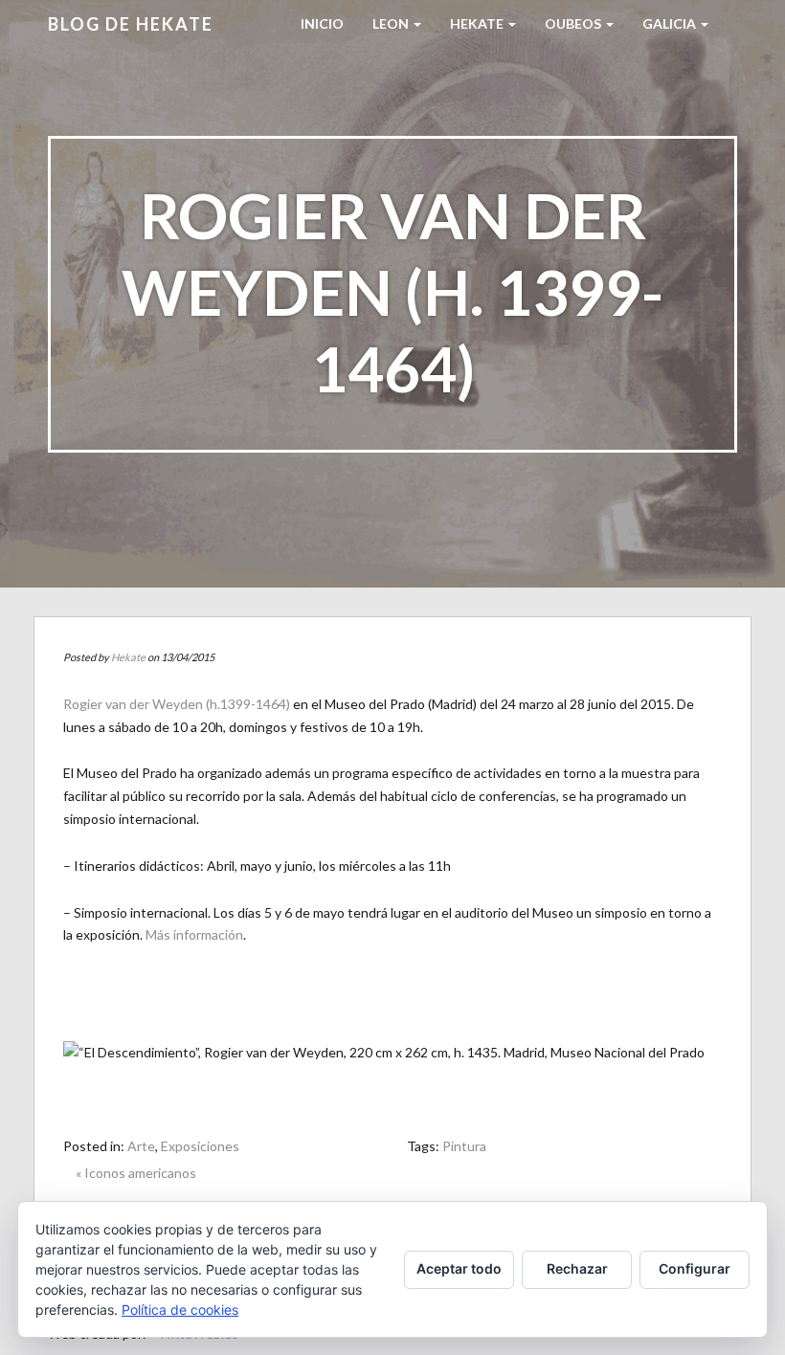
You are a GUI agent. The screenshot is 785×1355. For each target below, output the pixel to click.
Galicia (670, 23)
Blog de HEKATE (130, 23)
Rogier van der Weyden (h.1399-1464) (176, 704)
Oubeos (574, 23)
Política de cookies (180, 1309)
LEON (392, 23)
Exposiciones (200, 1146)
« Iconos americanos (136, 1173)
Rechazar (577, 1268)
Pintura (464, 1146)
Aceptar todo (459, 1268)
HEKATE (478, 23)
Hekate (128, 657)
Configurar (694, 1268)
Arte (141, 1146)
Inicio (322, 23)
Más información (194, 934)
